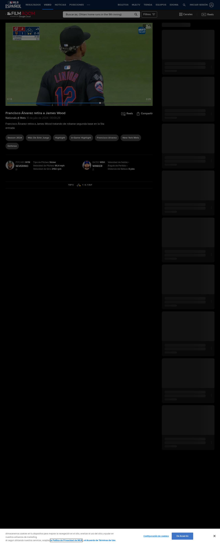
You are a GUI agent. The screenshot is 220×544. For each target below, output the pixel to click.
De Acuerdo (182, 536)
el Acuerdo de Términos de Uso (99, 540)
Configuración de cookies (156, 536)
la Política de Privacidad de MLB (66, 540)
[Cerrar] (214, 536)
